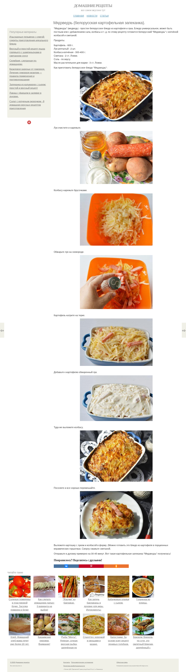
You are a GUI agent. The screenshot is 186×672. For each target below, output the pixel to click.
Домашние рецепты (93, 5)
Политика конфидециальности (74, 666)
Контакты (66, 662)
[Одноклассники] (116, 566)
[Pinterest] (91, 566)
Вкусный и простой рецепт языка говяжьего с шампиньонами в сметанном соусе (27, 52)
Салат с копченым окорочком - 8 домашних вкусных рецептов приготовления (26, 105)
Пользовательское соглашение (82, 662)
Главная (78, 15)
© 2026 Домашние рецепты (19, 662)
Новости (92, 15)
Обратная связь (122, 662)
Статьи (104, 15)
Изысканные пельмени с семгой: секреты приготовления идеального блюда (28, 40)
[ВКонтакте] (66, 566)
